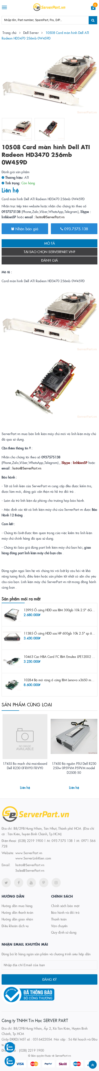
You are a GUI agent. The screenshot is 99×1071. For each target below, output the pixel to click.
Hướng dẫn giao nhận (17, 919)
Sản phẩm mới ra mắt (21, 599)
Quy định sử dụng (63, 932)
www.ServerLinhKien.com (33, 858)
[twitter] (6, 882)
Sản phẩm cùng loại (27, 704)
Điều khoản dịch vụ (15, 925)
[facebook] (18, 882)
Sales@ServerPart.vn (29, 870)
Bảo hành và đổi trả (65, 912)
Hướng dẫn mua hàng (17, 905)
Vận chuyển (59, 925)
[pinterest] (43, 882)
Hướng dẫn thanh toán (17, 912)
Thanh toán (59, 919)
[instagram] (56, 882)
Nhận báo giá (26, 228)
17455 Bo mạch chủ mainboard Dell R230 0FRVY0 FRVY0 (25, 765)
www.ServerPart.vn (28, 852)
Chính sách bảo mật (65, 905)
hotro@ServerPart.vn (50, 217)
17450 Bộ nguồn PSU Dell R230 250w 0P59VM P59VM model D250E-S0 (74, 768)
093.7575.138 (75, 228)
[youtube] (31, 882)
